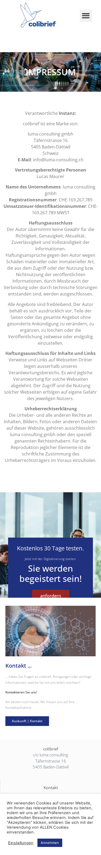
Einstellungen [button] (20, 842)
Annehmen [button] (50, 842)
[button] (86, 16)
